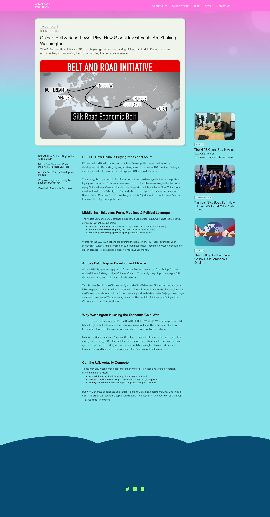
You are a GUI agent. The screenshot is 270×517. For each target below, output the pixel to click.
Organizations (180, 5)
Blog (197, 5)
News (208, 5)
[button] (160, 5)
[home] (42, 5)
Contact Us (223, 5)
